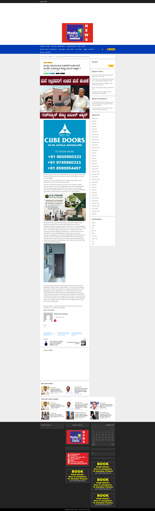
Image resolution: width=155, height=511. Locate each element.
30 (93, 442)
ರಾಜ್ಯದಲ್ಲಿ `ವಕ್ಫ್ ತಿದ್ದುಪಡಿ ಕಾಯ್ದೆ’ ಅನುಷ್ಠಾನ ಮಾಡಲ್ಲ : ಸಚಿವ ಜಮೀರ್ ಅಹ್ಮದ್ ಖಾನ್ (77, 334)
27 (106, 439)
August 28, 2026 (54, 393)
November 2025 (95, 142)
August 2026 (95, 118)
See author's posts (60, 317)
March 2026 (94, 131)
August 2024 (95, 182)
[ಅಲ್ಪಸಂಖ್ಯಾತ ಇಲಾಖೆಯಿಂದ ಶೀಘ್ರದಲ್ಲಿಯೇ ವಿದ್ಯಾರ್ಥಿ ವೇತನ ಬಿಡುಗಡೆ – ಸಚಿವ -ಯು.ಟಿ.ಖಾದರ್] (45, 390)
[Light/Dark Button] (103, 49)
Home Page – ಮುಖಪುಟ (45, 46)
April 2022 (94, 213)
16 (93, 437)
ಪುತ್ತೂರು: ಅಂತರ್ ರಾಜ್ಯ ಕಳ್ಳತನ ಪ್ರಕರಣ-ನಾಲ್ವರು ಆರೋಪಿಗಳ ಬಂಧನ (57, 415)
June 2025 (94, 155)
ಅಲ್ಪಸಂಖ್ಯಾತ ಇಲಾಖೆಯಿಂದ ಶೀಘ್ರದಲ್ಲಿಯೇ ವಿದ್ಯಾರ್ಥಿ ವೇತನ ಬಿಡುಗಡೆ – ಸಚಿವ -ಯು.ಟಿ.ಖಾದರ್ (56, 390)
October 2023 (95, 208)
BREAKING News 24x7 (46, 425)
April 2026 (94, 129)
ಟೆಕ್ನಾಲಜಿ (93, 233)
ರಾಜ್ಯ (55, 387)
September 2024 (95, 179)
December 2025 (95, 139)
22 (112, 437)
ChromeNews (81, 509)
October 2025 (95, 145)
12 (102, 434)
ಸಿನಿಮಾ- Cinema (62, 49)
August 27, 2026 (104, 408)
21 (109, 437)
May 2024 (94, 190)
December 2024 (95, 171)
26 (102, 439)
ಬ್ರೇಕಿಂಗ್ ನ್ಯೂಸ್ (50, 62)
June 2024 (94, 187)
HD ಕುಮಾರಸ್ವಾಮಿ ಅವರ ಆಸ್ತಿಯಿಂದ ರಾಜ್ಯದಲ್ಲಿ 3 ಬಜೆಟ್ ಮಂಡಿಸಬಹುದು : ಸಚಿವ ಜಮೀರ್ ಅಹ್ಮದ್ (63, 334)
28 (109, 439)
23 (93, 439)
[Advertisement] (77, 13)
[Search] (106, 49)
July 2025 (94, 153)
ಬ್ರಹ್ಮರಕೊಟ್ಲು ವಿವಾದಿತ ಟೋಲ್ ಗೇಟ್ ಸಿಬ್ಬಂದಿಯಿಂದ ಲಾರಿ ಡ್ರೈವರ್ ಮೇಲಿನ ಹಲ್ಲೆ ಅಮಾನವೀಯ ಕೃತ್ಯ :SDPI (102, 103)
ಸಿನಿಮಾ (93, 244)
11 (99, 434)
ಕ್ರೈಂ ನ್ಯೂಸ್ (94, 230)
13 (106, 434)
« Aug (93, 444)
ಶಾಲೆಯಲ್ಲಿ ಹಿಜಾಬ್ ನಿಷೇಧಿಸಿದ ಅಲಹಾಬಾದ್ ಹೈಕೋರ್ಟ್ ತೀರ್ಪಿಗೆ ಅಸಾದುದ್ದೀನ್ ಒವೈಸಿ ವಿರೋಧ (105, 415)
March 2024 (94, 195)
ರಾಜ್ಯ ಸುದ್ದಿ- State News (71, 46)
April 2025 (94, 161)
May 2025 (94, 158)
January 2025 (95, 168)
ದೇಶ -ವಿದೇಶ (94, 236)
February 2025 (95, 166)
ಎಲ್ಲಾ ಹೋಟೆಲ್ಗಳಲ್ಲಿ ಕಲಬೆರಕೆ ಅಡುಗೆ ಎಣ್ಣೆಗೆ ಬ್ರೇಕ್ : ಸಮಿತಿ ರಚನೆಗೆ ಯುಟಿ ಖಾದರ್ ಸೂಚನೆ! (106, 406)
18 (99, 437)
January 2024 (95, 200)
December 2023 (95, 203)
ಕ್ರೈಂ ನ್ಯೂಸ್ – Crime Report (45, 52)
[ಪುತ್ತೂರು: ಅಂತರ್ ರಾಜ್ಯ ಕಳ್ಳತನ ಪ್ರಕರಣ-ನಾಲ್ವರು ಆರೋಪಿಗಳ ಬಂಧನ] (45, 415)
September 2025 (95, 147)
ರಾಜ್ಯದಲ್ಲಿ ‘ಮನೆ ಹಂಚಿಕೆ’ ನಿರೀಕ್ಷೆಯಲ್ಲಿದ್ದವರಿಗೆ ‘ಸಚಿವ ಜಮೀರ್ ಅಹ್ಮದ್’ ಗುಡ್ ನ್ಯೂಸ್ (49, 334)
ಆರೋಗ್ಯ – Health (70, 49)
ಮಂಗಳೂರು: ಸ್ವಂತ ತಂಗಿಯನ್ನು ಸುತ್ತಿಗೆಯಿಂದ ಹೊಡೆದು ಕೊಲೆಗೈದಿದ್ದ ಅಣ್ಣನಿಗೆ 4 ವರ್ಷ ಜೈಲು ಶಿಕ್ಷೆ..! (81, 415)
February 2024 (95, 198)
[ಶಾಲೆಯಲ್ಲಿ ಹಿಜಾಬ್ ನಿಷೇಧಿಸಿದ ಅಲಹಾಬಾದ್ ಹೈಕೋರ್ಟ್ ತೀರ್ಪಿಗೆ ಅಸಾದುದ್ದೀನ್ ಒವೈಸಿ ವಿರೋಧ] (94, 415)
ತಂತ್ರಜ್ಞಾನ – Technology (89, 49)
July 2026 (94, 121)
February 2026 (95, 134)
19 (102, 437)
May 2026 (94, 126)
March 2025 (94, 163)
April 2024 (94, 192)
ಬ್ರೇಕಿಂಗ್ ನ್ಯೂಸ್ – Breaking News (58, 46)
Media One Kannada (48, 71)
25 (99, 439)
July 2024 (94, 184)
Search (95, 62)
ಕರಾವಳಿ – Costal (81, 46)
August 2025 (95, 150)
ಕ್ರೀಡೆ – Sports (79, 49)
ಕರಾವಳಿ (45, 62)
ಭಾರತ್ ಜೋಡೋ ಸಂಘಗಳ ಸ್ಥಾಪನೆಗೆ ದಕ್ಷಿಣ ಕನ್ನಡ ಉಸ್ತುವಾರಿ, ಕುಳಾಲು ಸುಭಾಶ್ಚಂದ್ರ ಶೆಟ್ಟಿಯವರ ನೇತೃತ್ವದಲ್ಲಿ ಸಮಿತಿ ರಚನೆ (81, 390)
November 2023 (95, 206)
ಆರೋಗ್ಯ (93, 222)
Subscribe (112, 49)
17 (96, 437)
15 (112, 434)
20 (106, 437)
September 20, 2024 (58, 71)
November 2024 (95, 174)
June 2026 (94, 123)
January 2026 (95, 137)
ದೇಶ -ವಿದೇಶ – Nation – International (48, 49)
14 (109, 434)
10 (96, 434)
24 (96, 439)
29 (112, 439)
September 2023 (95, 211)
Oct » (113, 444)
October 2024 (95, 176)
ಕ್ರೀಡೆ (93, 228)
